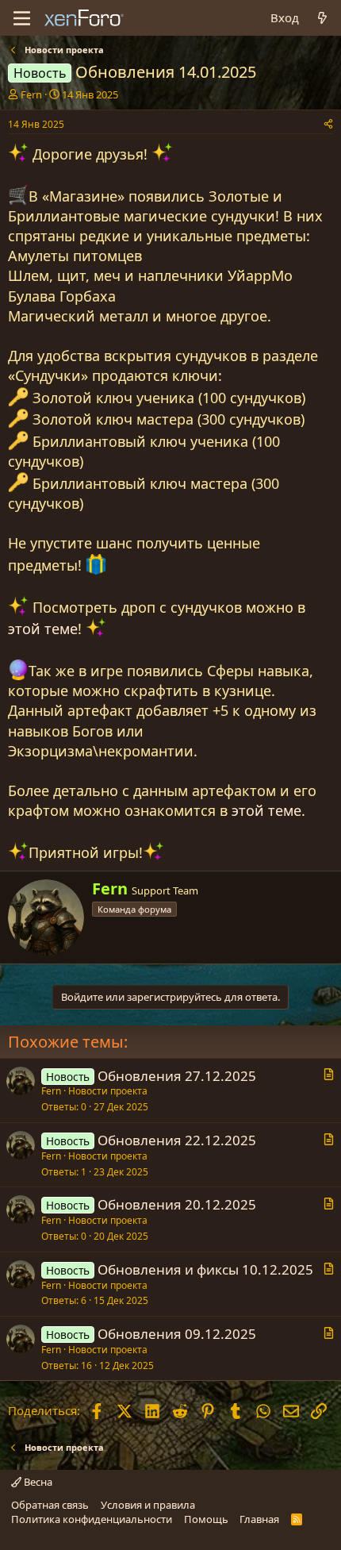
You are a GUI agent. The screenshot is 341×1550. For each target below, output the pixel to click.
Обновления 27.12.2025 (177, 1076)
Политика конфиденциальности (91, 1519)
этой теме (43, 628)
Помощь (206, 1519)
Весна (36, 1482)
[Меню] (21, 18)
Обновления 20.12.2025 (177, 1204)
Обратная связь (50, 1505)
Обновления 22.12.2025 (177, 1140)
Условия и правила (148, 1505)
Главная (259, 1519)
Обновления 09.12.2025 (177, 1334)
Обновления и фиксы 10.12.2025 (205, 1269)
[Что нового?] (322, 18)
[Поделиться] (328, 125)
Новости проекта (108, 1091)
